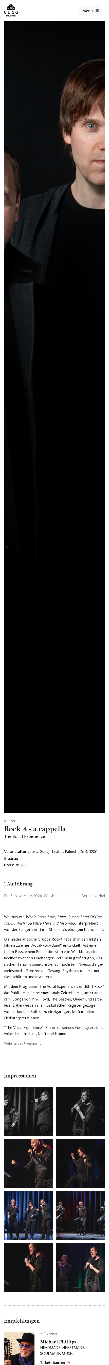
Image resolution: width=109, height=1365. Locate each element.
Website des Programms (22, 1043)
